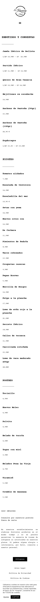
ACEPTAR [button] (15, 597)
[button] (20, 23)
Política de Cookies (20, 578)
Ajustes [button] (6, 597)
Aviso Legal (20, 568)
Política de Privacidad (20, 573)
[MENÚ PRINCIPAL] (35, 7)
